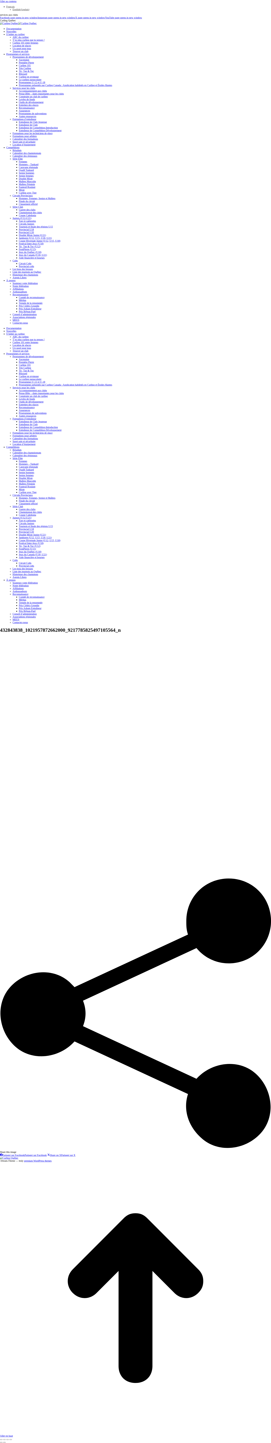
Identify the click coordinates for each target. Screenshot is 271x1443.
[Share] (4, 1439)
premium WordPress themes (38, 1160)
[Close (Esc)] (1, 1439)
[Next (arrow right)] (4, 1442)
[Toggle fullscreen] (7, 1439)
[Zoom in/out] (10, 1439)
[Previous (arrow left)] (1, 1442)
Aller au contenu (8, 1)
